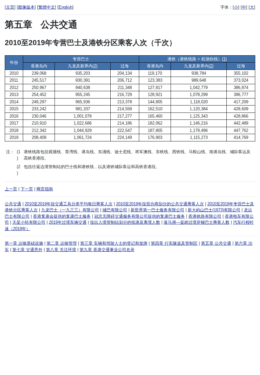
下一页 (27, 189)
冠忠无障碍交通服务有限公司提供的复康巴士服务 (139, 216)
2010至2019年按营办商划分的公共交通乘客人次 (160, 203)
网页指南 (44, 189)
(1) (224, 59)
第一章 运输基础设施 (24, 243)
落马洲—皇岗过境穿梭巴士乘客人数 (197, 222)
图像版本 (26, 7)
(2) (95, 66)
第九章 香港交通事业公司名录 (107, 249)
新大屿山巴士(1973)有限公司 (214, 210)
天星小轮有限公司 (28, 222)
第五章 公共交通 (216, 243)
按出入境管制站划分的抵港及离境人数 (125, 222)
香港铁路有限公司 (204, 216)
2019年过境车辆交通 (68, 222)
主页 (10, 7)
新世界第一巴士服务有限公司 (157, 210)
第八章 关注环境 (61, 249)
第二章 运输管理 (62, 243)
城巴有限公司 (114, 210)
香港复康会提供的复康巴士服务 (62, 216)
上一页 (11, 189)
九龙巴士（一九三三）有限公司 (70, 210)
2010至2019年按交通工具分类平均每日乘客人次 (69, 203)
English (65, 7)
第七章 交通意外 (27, 249)
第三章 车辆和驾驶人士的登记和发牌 (113, 243)
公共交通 (13, 203)
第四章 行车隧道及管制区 (174, 243)
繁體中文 (46, 7)
